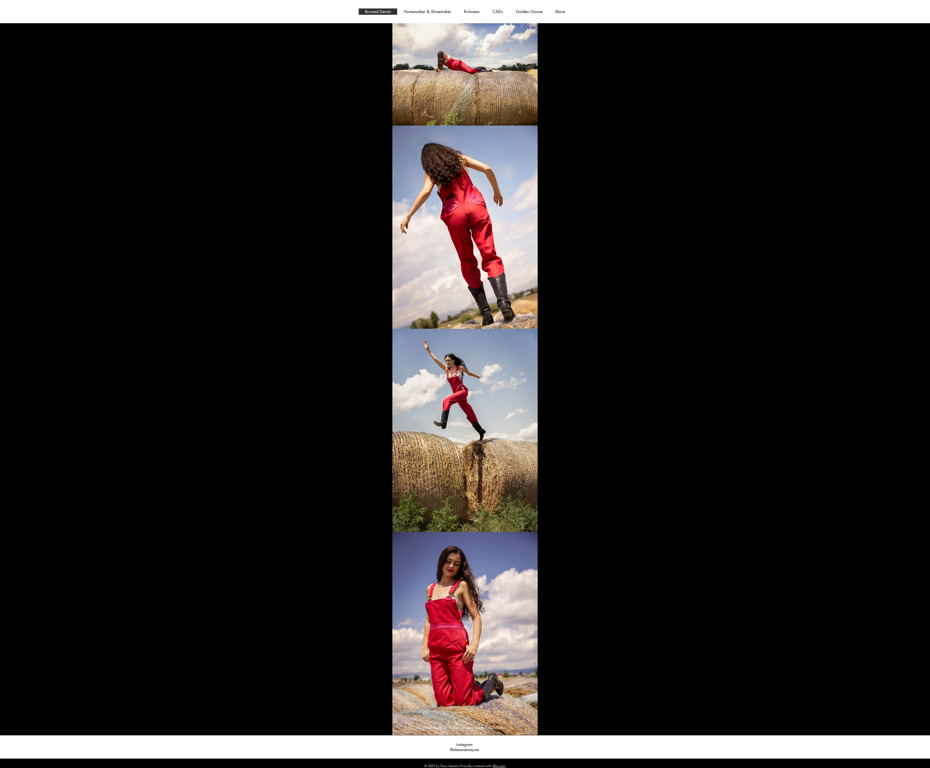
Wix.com (499, 766)
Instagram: (464, 744)
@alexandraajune (464, 749)
